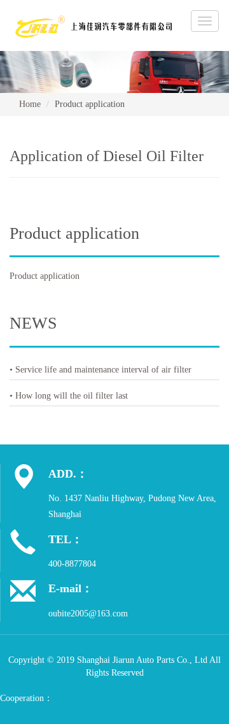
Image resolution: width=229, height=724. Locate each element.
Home (30, 104)
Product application (45, 276)
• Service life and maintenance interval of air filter (100, 369)
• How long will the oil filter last (69, 396)
